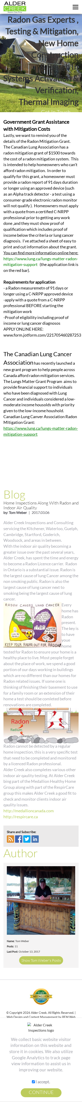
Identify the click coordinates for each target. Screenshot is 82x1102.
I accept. (42, 1081)
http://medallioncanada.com (28, 810)
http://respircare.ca (20, 816)
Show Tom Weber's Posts (41, 960)
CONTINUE (41, 1092)
